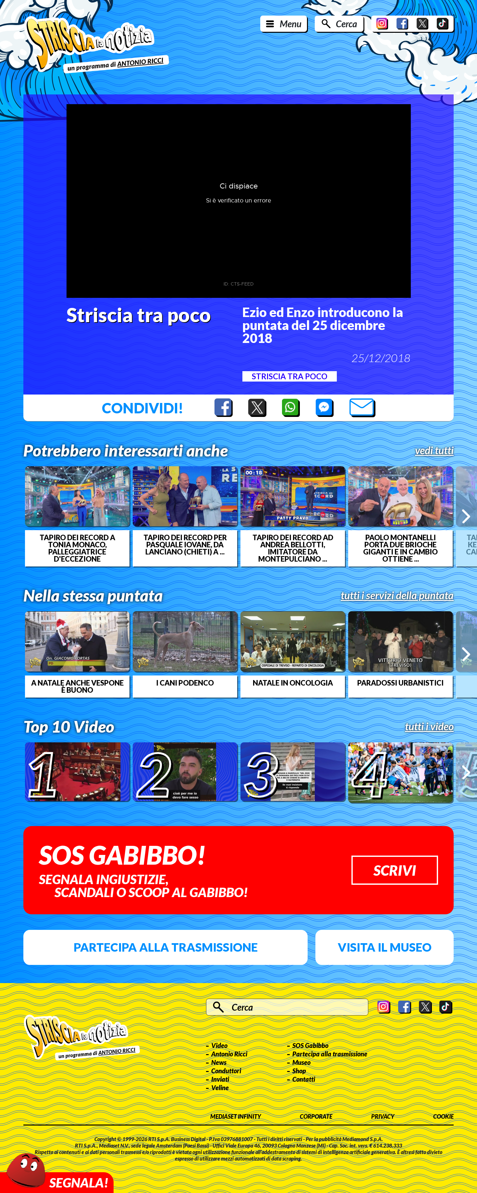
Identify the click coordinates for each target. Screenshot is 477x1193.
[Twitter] (422, 24)
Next (466, 516)
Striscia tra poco (289, 376)
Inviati (220, 1079)
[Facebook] (402, 24)
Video (219, 1045)
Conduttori (226, 1071)
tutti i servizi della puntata (397, 595)
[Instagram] (382, 24)
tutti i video (429, 726)
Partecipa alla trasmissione (166, 947)
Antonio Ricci (229, 1054)
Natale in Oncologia (293, 683)
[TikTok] (442, 24)
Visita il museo (385, 947)
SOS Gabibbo (310, 1045)
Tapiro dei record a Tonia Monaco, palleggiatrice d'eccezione (77, 548)
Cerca (346, 23)
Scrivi (394, 870)
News (218, 1062)
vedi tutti (434, 450)
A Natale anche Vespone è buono (77, 686)
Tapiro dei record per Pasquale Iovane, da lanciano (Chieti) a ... (185, 544)
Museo (301, 1062)
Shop (299, 1071)
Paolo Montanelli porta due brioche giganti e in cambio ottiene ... (400, 548)
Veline (220, 1087)
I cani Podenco (185, 683)
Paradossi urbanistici (400, 683)
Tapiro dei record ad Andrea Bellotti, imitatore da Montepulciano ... (292, 548)
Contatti (303, 1079)
